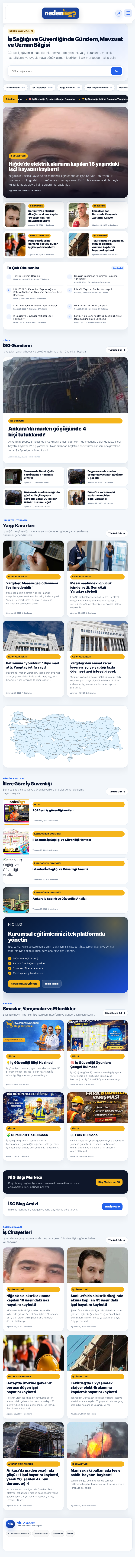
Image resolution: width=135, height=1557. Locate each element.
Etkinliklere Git (115, 1013)
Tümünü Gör (116, 349)
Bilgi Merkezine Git (109, 1182)
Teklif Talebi (52, 983)
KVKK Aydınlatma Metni (18, 1533)
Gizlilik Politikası (41, 1533)
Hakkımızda (58, 1533)
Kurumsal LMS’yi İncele (24, 983)
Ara (116, 71)
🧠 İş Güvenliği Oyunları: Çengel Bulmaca (28, 99)
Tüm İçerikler (112, 1206)
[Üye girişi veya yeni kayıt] (118, 13)
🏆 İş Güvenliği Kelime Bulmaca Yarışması (81, 99)
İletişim (70, 1533)
